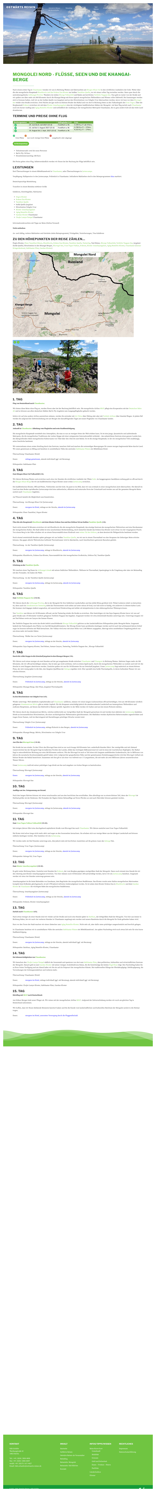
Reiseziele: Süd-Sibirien (69, 1466)
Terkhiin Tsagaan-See (102, 95)
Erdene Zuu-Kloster (23, 199)
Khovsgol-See (58, 246)
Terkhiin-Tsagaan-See (25, 598)
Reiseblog (63, 1459)
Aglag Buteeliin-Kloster (44, 108)
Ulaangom (99, 661)
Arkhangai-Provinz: (35, 95)
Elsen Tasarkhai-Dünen (33, 243)
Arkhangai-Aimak (44, 570)
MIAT (102, 408)
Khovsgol (132, 795)
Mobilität (95, 1454)
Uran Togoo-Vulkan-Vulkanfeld (29, 823)
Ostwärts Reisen (20, 7)
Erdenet (26, 105)
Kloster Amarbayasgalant (56, 105)
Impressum (123, 1449)
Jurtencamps (87, 171)
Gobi (94, 479)
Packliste (95, 1468)
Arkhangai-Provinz (36, 603)
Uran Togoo (130, 103)
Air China (78, 416)
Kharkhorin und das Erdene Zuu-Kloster (53, 92)
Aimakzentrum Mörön (29, 704)
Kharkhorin (47, 243)
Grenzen (95, 1458)
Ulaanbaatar (37, 90)
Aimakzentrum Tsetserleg (36, 606)
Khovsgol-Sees (28, 742)
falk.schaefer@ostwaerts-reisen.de (28, 1466)
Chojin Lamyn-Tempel (24, 217)
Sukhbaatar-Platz (32, 248)
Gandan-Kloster (22, 215)
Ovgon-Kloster (21, 197)
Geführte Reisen (66, 1452)
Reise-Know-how (96, 1449)
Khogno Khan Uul (93, 90)
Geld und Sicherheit (99, 1461)
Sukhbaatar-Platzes (83, 449)
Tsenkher (19, 613)
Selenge (67, 669)
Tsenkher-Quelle (83, 92)
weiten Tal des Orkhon (88, 532)
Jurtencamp (77, 482)
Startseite (63, 1449)
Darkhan (92, 917)
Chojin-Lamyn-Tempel (35, 962)
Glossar (92, 1475)
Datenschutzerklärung (127, 1452)
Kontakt (63, 1469)
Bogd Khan (113, 965)
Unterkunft (96, 1451)
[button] (148, 9)
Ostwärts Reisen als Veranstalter (72, 1455)
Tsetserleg (86, 243)
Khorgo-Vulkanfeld (66, 95)
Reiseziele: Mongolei (68, 1462)
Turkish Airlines (109, 416)
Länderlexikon (95, 1472)
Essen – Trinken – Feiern (101, 1465)
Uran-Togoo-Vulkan (71, 246)
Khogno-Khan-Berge (23, 482)
